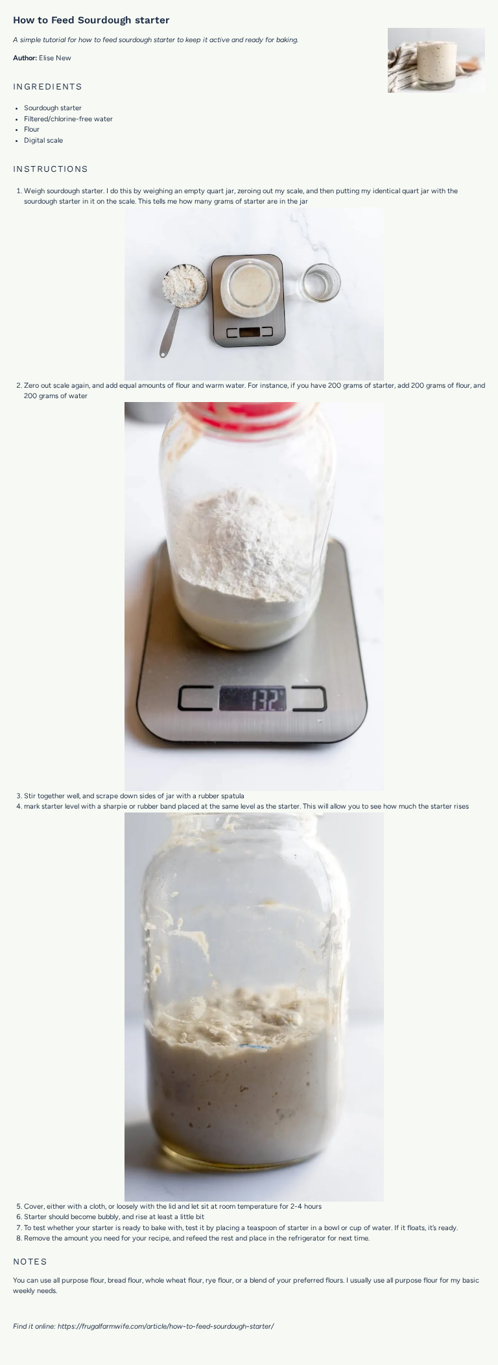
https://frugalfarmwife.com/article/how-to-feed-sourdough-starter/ (166, 1326)
